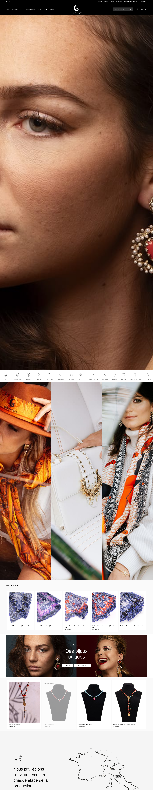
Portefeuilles (60, 379)
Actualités (100, 1)
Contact (135, 1)
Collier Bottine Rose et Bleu (16, 724)
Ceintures (71, 379)
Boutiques (106, 1)
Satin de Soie (17, 379)
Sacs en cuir (49, 379)
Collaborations (119, 1)
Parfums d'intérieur (135, 379)
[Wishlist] (141, 9)
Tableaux (112, 1)
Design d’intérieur (128, 1)
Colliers (81, 379)
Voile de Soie (5, 379)
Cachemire (29, 379)
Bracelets (105, 379)
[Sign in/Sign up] (137, 9)
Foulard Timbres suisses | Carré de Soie (130, 626)
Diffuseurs (148, 379)
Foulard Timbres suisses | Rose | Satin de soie (104, 626)
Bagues (114, 379)
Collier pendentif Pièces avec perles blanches (89, 724)
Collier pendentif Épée (119, 724)
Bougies (123, 379)
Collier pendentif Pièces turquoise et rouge (54, 724)
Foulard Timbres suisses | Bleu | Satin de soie (76, 626)
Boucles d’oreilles (93, 379)
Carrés (39, 379)
